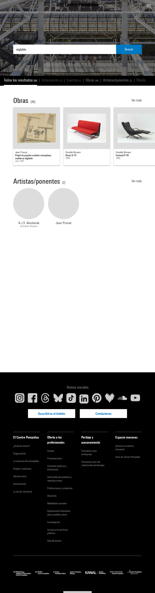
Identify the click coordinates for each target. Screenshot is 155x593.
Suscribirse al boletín (51, 414)
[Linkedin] (84, 399)
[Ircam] (44, 575)
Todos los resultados (20, 80)
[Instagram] (19, 399)
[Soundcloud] (122, 399)
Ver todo (137, 100)
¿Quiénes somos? (21, 445)
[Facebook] (32, 399)
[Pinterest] (96, 399)
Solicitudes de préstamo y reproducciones (59, 478)
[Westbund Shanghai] (118, 575)
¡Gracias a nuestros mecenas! (124, 447)
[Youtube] (135, 399)
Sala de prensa (54, 540)
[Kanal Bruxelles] (97, 575)
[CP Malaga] (77, 575)
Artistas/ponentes (117, 80)
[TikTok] (71, 399)
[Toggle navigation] (149, 6)
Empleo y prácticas (22, 468)
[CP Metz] (61, 575)
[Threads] (45, 399)
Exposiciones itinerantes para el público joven (58, 512)
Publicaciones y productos (59, 488)
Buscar (129, 49)
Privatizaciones (54, 458)
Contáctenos (103, 414)
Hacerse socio (19, 476)
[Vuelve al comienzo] (146, 584)
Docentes (51, 495)
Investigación (53, 522)
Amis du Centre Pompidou (127, 456)
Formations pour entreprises (89, 452)
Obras (92, 80)
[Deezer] (109, 399)
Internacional (19, 483)
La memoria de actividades (26, 461)
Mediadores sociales (57, 503)
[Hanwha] (134, 575)
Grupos (50, 450)
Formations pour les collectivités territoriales (92, 463)
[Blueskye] (58, 399)
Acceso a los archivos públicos (57, 531)
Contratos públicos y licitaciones (57, 467)
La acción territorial (22, 491)
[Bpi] (24, 575)
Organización (19, 453)
